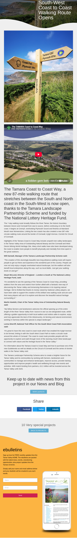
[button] (24, 409)
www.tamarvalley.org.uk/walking (41, 351)
